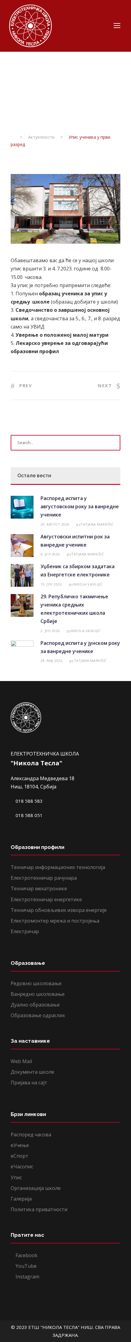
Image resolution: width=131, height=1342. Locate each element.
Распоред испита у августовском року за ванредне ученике (80, 506)
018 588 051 (28, 815)
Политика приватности (39, 1209)
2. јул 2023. (23, 107)
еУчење (20, 1145)
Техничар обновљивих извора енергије (59, 910)
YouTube (25, 1266)
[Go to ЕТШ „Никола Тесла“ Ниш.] (12, 137)
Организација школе (36, 1188)
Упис (16, 1177)
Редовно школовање (36, 983)
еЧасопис (22, 1166)
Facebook (25, 1255)
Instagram (26, 1276)
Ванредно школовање (38, 994)
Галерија (21, 1198)
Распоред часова (31, 1134)
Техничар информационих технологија (58, 867)
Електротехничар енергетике (46, 899)
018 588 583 (28, 801)
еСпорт (19, 1156)
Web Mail (21, 1061)
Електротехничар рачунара (44, 877)
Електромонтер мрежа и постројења (55, 920)
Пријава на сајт (29, 1082)
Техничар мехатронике (39, 888)
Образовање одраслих (38, 1015)
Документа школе (32, 1072)
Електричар (25, 931)
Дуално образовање (35, 1004)
